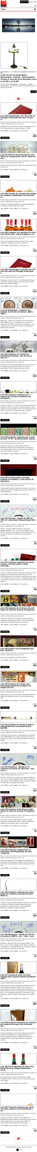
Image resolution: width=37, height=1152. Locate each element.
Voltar (33, 91)
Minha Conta (24, 1)
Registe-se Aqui (33, 1)
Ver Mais (5, 138)
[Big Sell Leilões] (3, 7)
